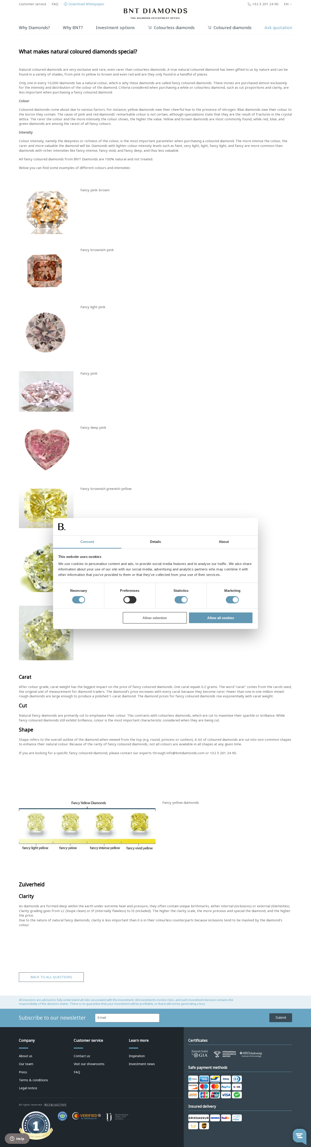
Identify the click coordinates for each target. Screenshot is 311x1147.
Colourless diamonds (174, 28)
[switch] (129, 599)
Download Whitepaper (87, 4)
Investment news (142, 1064)
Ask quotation (278, 28)
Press (23, 1072)
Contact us (82, 1056)
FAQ (55, 4)
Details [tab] (155, 542)
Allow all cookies (220, 618)
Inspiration (137, 1056)
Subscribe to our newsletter (52, 1018)
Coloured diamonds (233, 28)
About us (25, 1056)
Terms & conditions (33, 1080)
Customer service (32, 4)
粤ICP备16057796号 (55, 1105)
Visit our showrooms (89, 1064)
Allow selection (155, 618)
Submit (280, 1017)
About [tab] (224, 542)
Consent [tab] (87, 542)
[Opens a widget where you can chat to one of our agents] (17, 1139)
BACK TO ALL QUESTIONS (51, 977)
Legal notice (28, 1088)
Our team (26, 1064)
